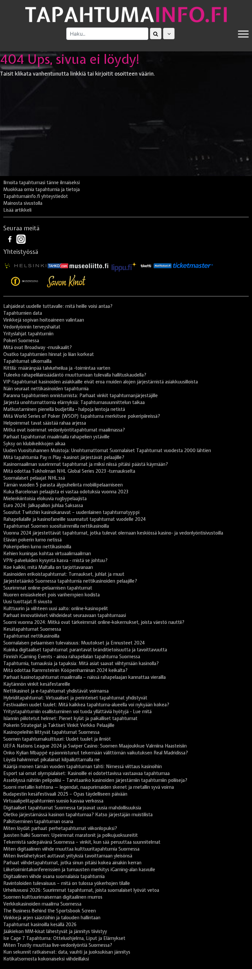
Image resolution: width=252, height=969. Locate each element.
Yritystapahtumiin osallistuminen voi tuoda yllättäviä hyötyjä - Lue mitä (77, 711)
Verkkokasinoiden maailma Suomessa (42, 904)
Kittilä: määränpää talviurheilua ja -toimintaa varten (56, 368)
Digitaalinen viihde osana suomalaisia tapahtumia (54, 876)
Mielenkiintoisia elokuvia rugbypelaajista (45, 499)
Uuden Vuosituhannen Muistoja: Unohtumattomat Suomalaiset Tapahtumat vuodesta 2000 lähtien (107, 450)
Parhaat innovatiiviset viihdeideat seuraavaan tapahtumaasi (64, 615)
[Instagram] (21, 238)
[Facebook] (10, 238)
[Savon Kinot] (66, 281)
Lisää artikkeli (17, 210)
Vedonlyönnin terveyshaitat (31, 327)
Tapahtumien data (22, 313)
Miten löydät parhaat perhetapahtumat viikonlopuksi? (60, 828)
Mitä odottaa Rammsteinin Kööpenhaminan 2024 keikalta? (65, 670)
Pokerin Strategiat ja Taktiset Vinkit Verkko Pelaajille (59, 725)
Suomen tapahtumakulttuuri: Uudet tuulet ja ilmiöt (57, 739)
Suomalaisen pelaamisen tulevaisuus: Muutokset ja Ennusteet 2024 (74, 643)
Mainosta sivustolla (22, 203)
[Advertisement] (126, 128)
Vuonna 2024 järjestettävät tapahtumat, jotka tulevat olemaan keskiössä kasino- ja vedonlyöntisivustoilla (113, 533)
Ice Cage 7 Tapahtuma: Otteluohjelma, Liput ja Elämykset (64, 938)
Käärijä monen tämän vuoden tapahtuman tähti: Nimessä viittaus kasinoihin (82, 766)
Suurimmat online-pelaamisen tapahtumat (47, 588)
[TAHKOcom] (58, 265)
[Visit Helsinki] (25, 265)
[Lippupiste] (124, 265)
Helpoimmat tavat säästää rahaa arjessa (44, 423)
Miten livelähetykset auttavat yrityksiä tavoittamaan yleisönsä (67, 856)
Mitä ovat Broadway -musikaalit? (37, 347)
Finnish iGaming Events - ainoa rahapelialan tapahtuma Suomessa (71, 657)
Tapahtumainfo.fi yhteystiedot (35, 196)
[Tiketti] (146, 265)
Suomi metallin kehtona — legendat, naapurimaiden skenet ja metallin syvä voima (88, 787)
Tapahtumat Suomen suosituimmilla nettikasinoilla (56, 526)
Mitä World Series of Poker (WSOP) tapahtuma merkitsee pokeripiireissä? (81, 416)
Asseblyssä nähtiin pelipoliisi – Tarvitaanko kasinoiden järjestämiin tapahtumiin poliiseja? (95, 780)
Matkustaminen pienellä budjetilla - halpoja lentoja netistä (64, 409)
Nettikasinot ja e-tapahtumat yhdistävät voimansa (56, 691)
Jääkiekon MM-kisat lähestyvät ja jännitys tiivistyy (55, 931)
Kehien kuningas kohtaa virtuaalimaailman (47, 553)
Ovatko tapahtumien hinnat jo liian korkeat (48, 354)
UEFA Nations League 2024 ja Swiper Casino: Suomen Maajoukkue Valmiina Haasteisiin (95, 746)
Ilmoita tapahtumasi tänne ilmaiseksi (41, 182)
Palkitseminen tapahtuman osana (38, 821)
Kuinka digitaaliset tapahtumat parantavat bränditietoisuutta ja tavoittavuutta (85, 650)
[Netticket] (163, 265)
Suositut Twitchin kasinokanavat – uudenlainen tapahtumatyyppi (71, 512)
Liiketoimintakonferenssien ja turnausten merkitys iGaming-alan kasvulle (79, 869)
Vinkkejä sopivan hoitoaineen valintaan (43, 320)
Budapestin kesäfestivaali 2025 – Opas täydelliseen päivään (65, 794)
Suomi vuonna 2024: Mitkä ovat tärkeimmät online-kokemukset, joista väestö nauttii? (93, 622)
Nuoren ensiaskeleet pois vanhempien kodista (51, 595)
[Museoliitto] (89, 265)
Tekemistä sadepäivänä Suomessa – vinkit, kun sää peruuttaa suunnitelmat (81, 842)
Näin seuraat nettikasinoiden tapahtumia (46, 389)
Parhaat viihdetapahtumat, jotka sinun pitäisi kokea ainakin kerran (72, 863)
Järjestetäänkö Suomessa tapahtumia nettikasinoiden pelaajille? (70, 581)
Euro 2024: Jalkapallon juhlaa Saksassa (43, 505)
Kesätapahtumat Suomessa (32, 629)
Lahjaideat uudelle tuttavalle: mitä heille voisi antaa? (58, 306)
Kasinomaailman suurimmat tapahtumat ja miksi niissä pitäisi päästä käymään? (85, 464)
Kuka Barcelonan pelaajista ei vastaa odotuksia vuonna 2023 (65, 492)
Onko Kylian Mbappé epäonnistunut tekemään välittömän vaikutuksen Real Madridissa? (95, 753)
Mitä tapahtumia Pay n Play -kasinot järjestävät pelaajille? (63, 457)
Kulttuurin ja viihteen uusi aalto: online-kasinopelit (55, 608)
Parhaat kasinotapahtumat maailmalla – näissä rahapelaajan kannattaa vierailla (84, 677)
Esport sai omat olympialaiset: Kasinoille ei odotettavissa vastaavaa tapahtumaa (86, 773)
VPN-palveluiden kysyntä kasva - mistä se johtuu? (55, 560)
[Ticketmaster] (193, 265)
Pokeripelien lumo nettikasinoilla (37, 547)
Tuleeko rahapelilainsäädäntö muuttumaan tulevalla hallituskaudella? (74, 375)
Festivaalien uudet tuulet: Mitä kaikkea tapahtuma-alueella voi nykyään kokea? (86, 705)
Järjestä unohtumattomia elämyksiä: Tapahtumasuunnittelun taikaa (74, 402)
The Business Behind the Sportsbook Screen (49, 911)
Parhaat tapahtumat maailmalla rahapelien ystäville (56, 437)
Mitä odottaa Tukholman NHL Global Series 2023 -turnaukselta (69, 471)
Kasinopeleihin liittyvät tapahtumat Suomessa (51, 732)
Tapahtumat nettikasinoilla (31, 636)
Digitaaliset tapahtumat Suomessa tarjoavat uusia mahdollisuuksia (72, 808)
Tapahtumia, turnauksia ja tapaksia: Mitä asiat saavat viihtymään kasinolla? (81, 663)
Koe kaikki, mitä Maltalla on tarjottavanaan (48, 567)
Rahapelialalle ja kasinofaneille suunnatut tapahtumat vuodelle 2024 (74, 519)
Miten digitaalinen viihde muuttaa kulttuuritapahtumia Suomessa (71, 849)
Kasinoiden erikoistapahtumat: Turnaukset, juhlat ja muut (63, 574)
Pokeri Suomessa (21, 341)
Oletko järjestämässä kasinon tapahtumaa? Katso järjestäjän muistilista (78, 815)
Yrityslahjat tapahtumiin (28, 334)
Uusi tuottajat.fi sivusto (27, 602)
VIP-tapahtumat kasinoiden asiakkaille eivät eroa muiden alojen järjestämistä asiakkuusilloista (100, 382)
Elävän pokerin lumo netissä (32, 540)
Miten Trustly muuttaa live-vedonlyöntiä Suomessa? (57, 945)
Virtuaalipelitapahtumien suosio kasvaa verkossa (53, 801)
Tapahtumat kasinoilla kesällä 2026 (39, 924)
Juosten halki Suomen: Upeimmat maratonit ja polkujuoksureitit (70, 835)
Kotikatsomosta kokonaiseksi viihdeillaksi (46, 959)
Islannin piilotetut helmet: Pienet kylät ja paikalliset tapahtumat (70, 718)
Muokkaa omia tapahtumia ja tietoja (41, 189)
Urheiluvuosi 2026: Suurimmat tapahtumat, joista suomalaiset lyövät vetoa (81, 890)
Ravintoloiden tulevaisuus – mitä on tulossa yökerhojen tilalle (66, 883)
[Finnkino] (25, 281)
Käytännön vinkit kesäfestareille (36, 684)
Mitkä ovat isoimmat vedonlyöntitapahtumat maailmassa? (64, 430)
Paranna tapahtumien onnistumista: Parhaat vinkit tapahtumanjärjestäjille (80, 395)
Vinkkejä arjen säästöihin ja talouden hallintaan (51, 918)
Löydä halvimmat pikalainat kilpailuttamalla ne (51, 760)
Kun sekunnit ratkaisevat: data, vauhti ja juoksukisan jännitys (66, 952)
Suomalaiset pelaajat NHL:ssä (34, 478)
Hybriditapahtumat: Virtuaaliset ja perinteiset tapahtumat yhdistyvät (75, 698)
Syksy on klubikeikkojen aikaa (34, 444)
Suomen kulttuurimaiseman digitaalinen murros (52, 897)
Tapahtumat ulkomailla (27, 361)
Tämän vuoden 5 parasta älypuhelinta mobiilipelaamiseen (63, 485)
